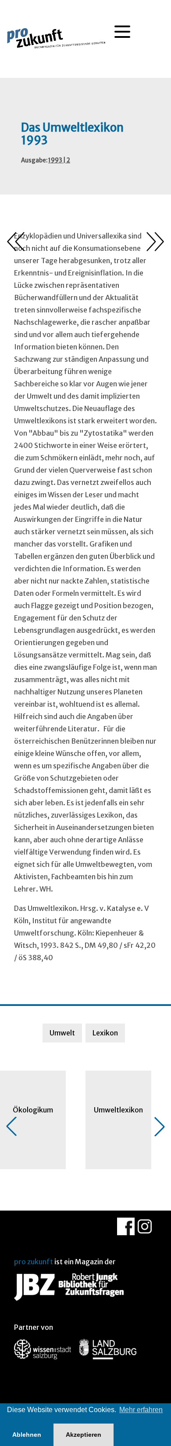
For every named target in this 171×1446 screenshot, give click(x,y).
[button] (11, 1126)
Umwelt (62, 1032)
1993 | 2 (59, 160)
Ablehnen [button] (26, 1434)
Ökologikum (33, 1109)
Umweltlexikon (118, 1109)
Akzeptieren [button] (83, 1434)
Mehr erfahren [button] (141, 1409)
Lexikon (105, 1032)
